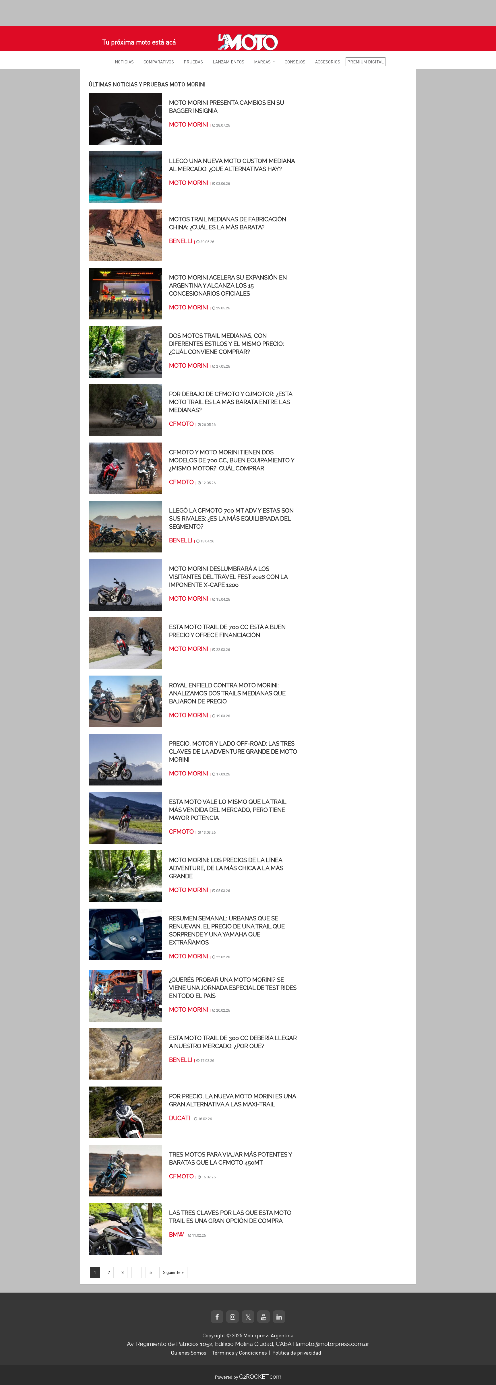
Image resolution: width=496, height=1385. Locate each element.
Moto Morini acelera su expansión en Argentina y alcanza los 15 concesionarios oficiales (228, 285)
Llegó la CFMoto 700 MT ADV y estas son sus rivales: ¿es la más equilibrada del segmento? (231, 518)
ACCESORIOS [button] (327, 62)
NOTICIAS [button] (124, 62)
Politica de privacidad (296, 1352)
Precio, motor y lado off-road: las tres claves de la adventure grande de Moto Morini (233, 751)
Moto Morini (188, 124)
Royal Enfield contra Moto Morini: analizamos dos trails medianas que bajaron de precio (227, 693)
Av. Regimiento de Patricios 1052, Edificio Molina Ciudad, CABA (209, 1344)
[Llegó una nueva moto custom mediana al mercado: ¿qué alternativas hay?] (125, 176)
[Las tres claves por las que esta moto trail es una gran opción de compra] (125, 1228)
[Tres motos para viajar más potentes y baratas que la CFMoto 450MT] (125, 1170)
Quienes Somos (188, 1352)
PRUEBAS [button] (193, 62)
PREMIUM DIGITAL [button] (365, 62)
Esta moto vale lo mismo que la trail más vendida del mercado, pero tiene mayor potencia (227, 809)
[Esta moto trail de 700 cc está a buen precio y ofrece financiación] (125, 642)
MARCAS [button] (262, 62)
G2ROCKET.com (260, 1376)
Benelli (180, 241)
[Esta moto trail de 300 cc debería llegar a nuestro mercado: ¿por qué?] (125, 1053)
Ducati (179, 1118)
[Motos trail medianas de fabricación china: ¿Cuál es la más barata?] (125, 235)
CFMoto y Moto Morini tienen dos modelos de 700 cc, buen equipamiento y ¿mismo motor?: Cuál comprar (231, 460)
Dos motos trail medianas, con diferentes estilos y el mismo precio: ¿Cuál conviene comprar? (226, 343)
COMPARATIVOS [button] (159, 62)
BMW (176, 1234)
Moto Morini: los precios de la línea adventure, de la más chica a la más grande (226, 868)
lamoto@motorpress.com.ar (332, 1344)
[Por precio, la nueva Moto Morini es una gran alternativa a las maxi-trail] (125, 1112)
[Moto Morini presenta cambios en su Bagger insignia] (125, 118)
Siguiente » (173, 1272)
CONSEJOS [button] (295, 62)
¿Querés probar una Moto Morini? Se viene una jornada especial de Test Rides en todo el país (233, 987)
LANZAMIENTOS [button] (228, 62)
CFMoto (181, 423)
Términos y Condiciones (239, 1352)
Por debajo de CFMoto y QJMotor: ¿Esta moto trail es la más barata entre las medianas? (230, 402)
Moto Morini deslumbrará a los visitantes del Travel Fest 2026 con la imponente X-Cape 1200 (228, 576)
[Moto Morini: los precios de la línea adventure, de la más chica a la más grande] (125, 875)
